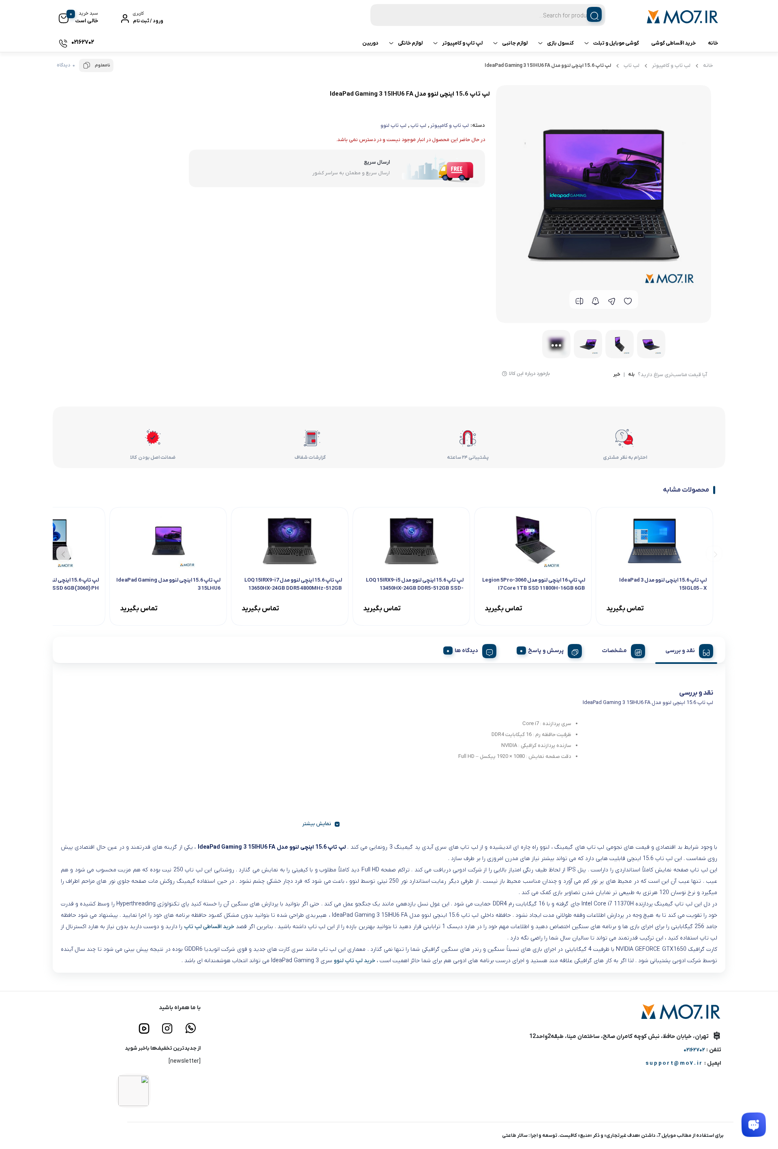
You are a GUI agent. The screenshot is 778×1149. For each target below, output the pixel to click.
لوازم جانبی (515, 43)
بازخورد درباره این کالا (529, 373)
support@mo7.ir (674, 1063)
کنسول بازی (560, 43)
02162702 (694, 1049)
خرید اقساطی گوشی (673, 43)
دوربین (370, 43)
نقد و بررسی (680, 651)
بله (631, 375)
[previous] (714, 553)
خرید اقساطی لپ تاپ (209, 927)
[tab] (686, 650)
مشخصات (614, 651)
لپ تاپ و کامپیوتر (462, 43)
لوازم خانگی (410, 43)
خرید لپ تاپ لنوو (354, 961)
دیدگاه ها (466, 651)
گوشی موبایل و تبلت (616, 43)
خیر (616, 375)
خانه (713, 43)
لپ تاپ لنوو (393, 125)
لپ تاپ (631, 65)
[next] (63, 553)
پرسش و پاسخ (546, 651)
